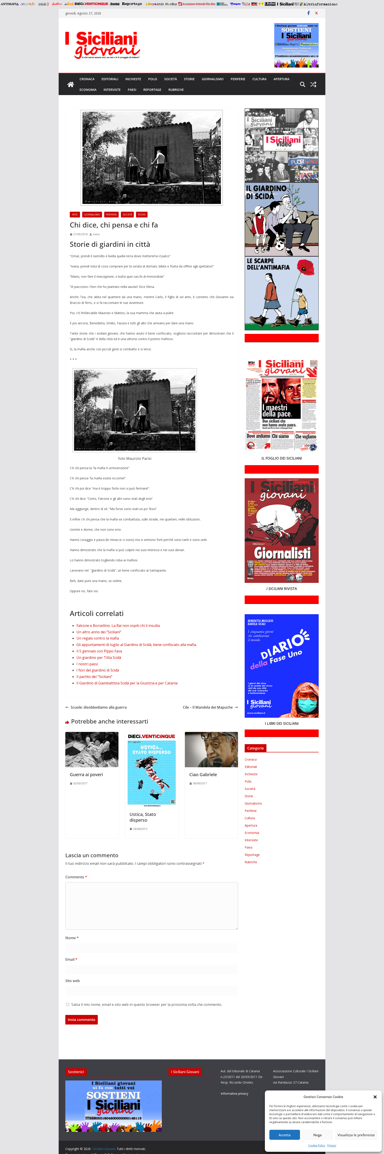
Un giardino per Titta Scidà (98, 657)
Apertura (281, 79)
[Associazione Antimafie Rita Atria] (196, 4)
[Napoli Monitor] (171, 4)
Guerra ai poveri (86, 774)
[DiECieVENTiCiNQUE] (91, 4)
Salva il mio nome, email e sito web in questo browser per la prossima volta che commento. (146, 1004)
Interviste (112, 90)
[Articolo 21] (44, 4)
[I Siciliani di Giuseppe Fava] (270, 4)
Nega (317, 1135)
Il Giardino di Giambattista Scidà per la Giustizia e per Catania (127, 683)
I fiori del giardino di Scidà (97, 670)
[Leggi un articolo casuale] (313, 84)
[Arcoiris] (28, 4)
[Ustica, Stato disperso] (151, 735)
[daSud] (68, 4)
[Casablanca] (57, 4)
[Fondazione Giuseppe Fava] (261, 4)
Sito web (72, 980)
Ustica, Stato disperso (143, 817)
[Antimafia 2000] (9, 4)
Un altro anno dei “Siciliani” (98, 632)
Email (71, 959)
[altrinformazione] (319, 4)
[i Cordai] (114, 4)
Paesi (132, 90)
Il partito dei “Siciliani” (94, 676)
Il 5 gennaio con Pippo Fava (99, 651)
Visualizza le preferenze (356, 1135)
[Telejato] (235, 4)
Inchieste (133, 79)
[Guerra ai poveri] (91, 735)
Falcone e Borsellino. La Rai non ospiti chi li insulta (118, 625)
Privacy (331, 1145)
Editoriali (110, 79)
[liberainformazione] (154, 4)
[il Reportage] (132, 4)
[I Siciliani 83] (287, 4)
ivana (96, 234)
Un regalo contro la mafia (97, 638)
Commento (76, 877)
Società (170, 79)
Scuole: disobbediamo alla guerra (99, 707)
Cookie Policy (316, 1145)
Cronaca (87, 79)
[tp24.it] (246, 4)
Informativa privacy (234, 1093)
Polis (152, 79)
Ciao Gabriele (203, 774)
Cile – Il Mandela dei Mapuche (208, 707)
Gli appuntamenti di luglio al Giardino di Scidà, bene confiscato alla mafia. (136, 644)
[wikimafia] (254, 4)
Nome (72, 937)
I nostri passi (87, 664)
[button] (375, 1097)
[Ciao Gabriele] (211, 735)
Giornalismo (213, 79)
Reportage (152, 90)
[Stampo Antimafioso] (223, 4)
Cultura (259, 79)
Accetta (285, 1135)
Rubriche (176, 90)
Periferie (238, 79)
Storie (189, 79)
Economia (88, 90)
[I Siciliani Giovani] (70, 84)
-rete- (75, 214)
